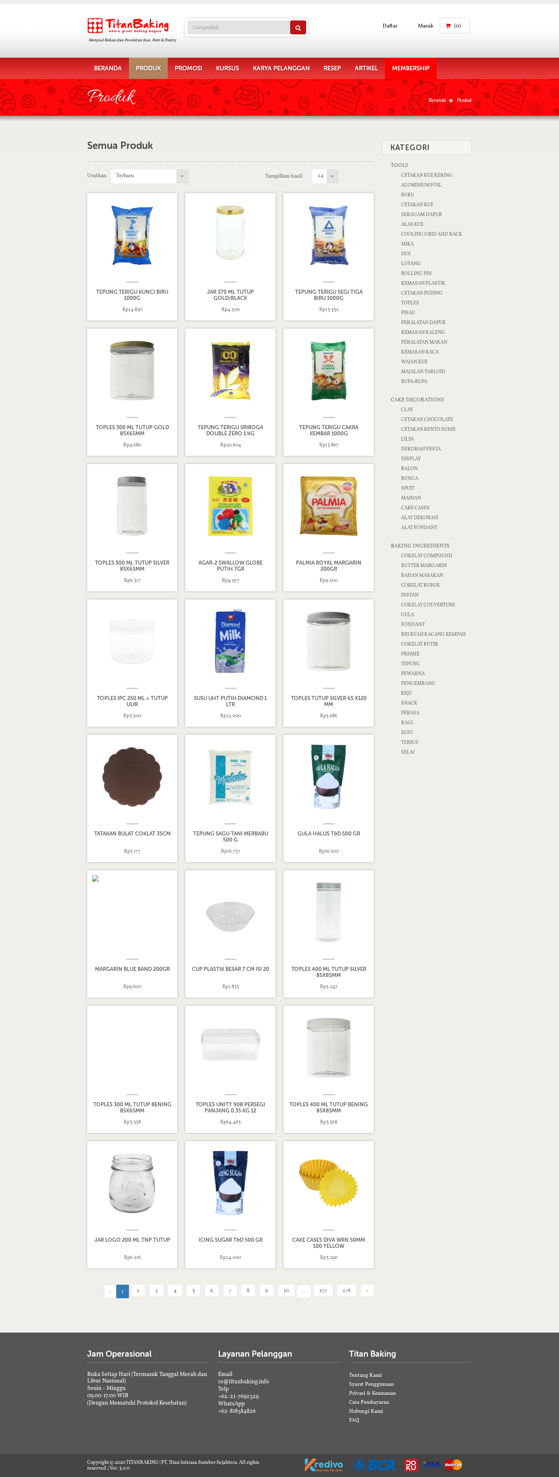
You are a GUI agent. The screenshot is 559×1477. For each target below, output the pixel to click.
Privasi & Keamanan (372, 1393)
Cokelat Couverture (428, 605)
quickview (138, 309)
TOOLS (399, 165)
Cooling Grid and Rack (431, 234)
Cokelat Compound (426, 555)
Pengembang (418, 683)
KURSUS (227, 68)
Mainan (411, 498)
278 (347, 1290)
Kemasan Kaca (420, 352)
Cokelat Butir (419, 644)
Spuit (408, 488)
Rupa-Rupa (414, 381)
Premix (410, 654)
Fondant (413, 624)
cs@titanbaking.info (243, 1381)
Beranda (437, 100)
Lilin (407, 439)
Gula (407, 614)
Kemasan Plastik (423, 283)
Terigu (410, 742)
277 (323, 1290)
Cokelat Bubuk (420, 585)
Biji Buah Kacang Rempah (433, 634)
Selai (408, 752)
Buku (407, 195)
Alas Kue (412, 224)
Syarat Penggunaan (371, 1384)
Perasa (410, 713)
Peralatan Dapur (423, 322)
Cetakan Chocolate (427, 419)
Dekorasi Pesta (421, 449)
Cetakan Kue (417, 204)
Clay (407, 409)
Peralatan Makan (424, 342)
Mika (407, 244)
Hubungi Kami (366, 1411)
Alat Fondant (419, 527)
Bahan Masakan (422, 575)
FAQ (354, 1420)
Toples (410, 303)
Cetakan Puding (422, 293)
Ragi (407, 722)
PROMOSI (188, 68)
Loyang (411, 263)
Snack (409, 703)
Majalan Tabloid (423, 371)
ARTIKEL (366, 68)
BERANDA (108, 68)
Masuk (425, 26)
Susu (407, 732)
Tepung (410, 663)
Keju (406, 693)
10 (286, 1290)
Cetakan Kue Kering (427, 175)
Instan (410, 595)
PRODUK (148, 68)
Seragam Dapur (421, 214)
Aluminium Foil (421, 185)
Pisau (408, 312)
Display (411, 459)
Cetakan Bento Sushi (428, 429)
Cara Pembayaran (369, 1402)
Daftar (390, 26)
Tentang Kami (365, 1375)
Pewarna (413, 673)
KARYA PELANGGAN (281, 68)
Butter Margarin (424, 565)
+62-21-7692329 (238, 1396)
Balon (409, 468)
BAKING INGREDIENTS (420, 546)
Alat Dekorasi (419, 517)
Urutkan (96, 175)
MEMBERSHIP (411, 68)
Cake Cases (415, 508)
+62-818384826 (237, 1410)
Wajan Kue (414, 362)
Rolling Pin (416, 273)
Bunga (409, 478)
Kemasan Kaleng (423, 332)
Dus (406, 254)
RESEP (332, 68)
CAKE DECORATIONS (417, 399)
